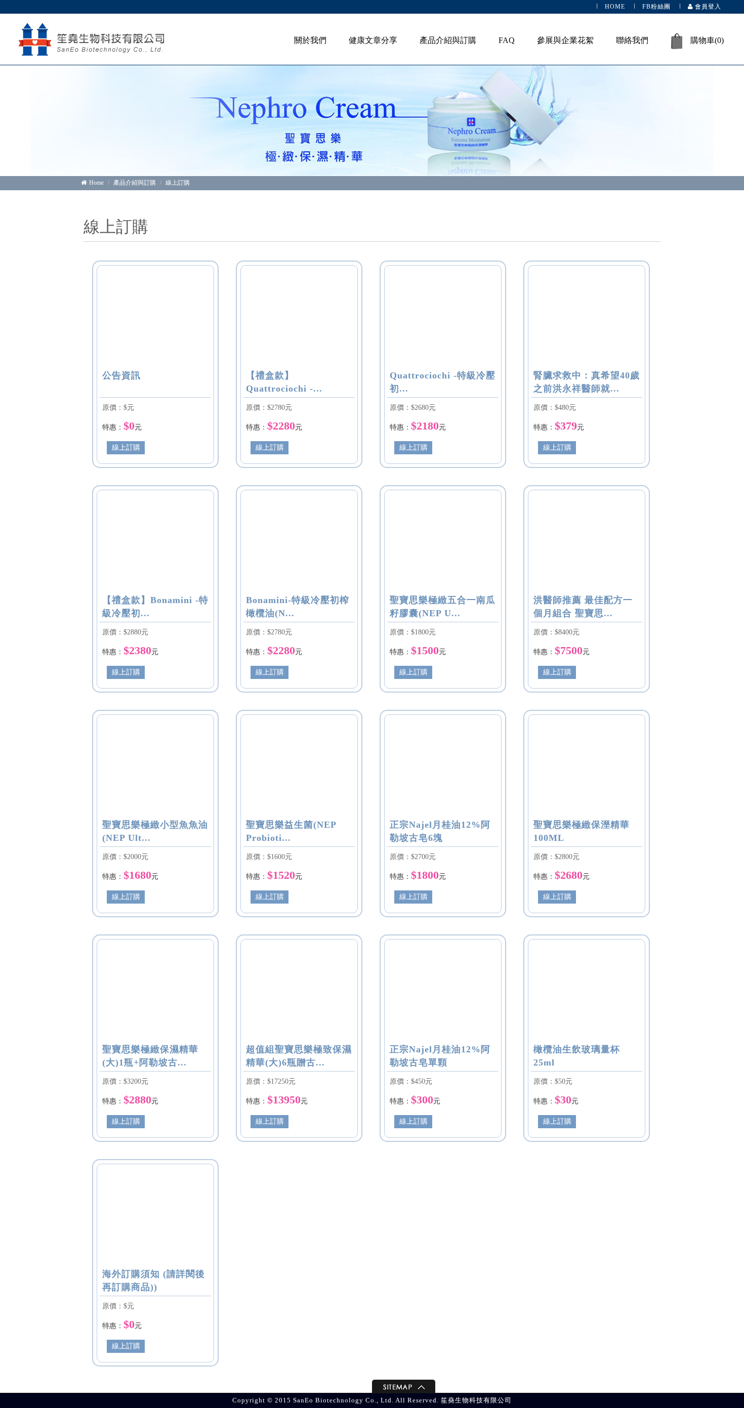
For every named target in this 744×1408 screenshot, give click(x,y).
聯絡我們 (632, 40)
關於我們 (310, 40)
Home (96, 182)
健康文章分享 (373, 40)
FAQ (507, 40)
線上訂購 (178, 182)
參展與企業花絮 (565, 40)
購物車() (707, 40)
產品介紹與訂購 (448, 40)
